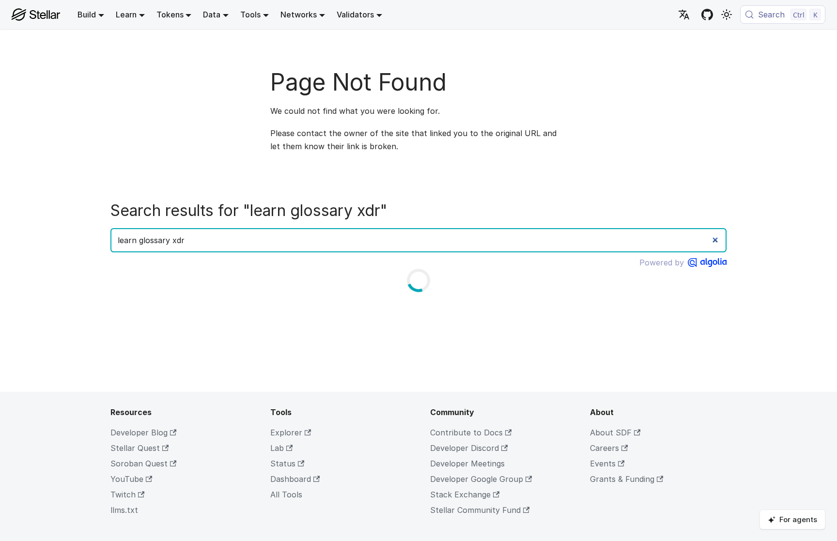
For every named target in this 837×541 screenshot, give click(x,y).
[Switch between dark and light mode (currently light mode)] (726, 14)
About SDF (611, 432)
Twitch (123, 494)
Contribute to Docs (466, 432)
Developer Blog (139, 432)
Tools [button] (250, 14)
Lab (277, 448)
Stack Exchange (460, 494)
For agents (798, 519)
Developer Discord (464, 448)
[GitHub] (707, 14)
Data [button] (211, 14)
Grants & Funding (622, 479)
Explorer (286, 432)
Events (603, 463)
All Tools (286, 494)
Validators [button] (355, 14)
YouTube (126, 479)
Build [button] (87, 14)
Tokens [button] (170, 14)
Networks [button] (298, 14)
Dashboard (290, 479)
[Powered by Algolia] (707, 262)
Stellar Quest (135, 448)
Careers (604, 448)
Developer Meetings (467, 463)
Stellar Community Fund (475, 510)
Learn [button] (126, 14)
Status (282, 463)
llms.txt (124, 510)
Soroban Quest (139, 463)
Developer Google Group (476, 479)
